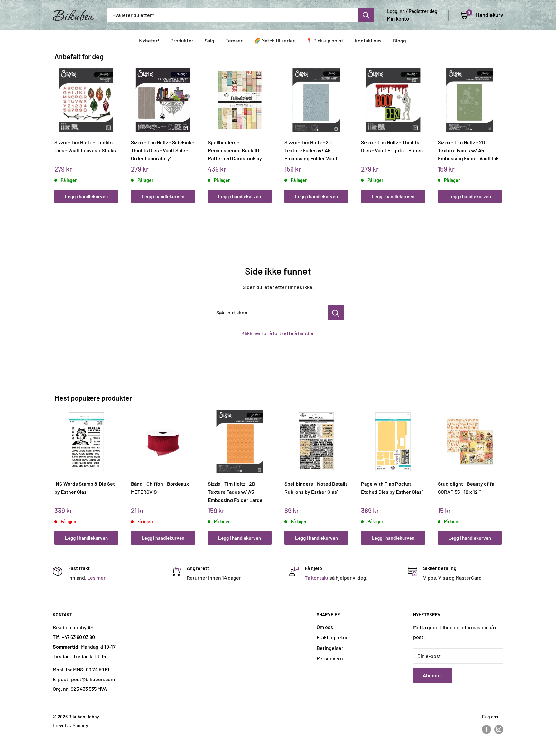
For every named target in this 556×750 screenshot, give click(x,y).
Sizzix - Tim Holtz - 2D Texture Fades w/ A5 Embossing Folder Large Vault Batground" (235, 491)
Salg (209, 40)
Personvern (330, 658)
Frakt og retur (332, 637)
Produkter (182, 40)
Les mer (96, 578)
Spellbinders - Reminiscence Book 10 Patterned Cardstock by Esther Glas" (235, 150)
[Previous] (56, 128)
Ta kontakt (317, 578)
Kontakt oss (368, 40)
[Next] (500, 128)
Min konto (398, 18)
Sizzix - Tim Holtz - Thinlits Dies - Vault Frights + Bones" (392, 146)
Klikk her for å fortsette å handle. (278, 333)
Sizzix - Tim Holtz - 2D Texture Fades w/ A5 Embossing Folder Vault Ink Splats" (468, 150)
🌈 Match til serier (274, 40)
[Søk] (366, 15)
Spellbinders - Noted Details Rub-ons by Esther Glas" (316, 488)
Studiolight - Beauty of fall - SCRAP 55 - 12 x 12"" (469, 488)
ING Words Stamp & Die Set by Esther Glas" (84, 488)
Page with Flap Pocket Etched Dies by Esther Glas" (392, 488)
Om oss (325, 627)
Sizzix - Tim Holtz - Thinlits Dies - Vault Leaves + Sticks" (85, 146)
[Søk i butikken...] (336, 312)
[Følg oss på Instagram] (498, 729)
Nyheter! (149, 40)
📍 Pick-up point (324, 40)
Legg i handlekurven (86, 196)
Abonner (432, 675)
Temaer (234, 40)
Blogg (399, 40)
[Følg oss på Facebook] (486, 729)
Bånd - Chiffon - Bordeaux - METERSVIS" (161, 488)
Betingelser (330, 648)
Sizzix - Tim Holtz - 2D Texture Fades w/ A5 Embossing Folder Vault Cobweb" (311, 150)
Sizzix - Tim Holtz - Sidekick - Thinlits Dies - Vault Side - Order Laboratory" (162, 150)
